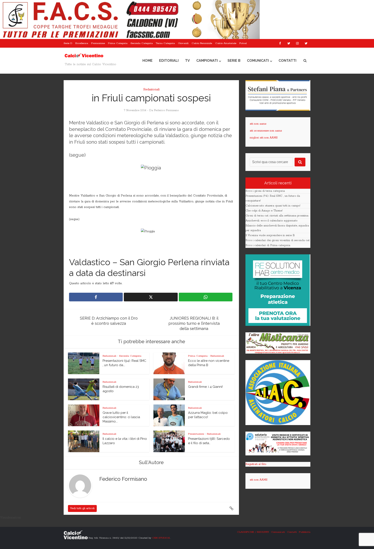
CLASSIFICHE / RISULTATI (253, 532)
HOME (147, 60)
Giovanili (183, 43)
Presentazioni (196, 433)
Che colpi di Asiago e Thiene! (264, 210)
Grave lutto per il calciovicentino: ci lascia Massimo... (121, 417)
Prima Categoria (117, 43)
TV (187, 60)
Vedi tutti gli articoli (82, 508)
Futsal (243, 43)
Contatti (287, 60)
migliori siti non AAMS (264, 137)
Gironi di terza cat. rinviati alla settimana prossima (276, 215)
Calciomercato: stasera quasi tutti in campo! (272, 205)
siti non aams (258, 123)
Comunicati (258, 60)
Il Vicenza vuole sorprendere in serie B (270, 235)
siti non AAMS (259, 479)
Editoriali (169, 60)
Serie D (68, 43)
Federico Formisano (166, 110)
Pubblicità (304, 532)
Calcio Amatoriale (225, 43)
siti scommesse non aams (266, 130)
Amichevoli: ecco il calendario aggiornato (271, 220)
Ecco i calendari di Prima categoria (267, 245)
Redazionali (151, 89)
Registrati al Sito (255, 464)
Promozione (98, 43)
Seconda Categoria (142, 43)
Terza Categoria (165, 43)
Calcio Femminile (202, 43)
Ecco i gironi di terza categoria (265, 191)
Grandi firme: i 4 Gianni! (205, 387)
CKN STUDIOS (161, 537)
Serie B (233, 60)
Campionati (207, 60)
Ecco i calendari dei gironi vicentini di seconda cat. (277, 240)
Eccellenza (81, 43)
